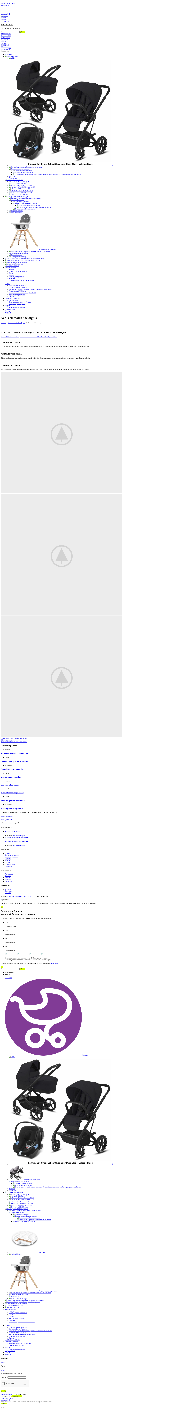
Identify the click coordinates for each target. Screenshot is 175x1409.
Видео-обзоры (10, 864)
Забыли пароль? (6, 1394)
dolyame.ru (54, 963)
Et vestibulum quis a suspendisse (14, 761)
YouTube (8, 893)
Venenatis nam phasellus (11, 777)
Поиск (22, 32)
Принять (4, 1403)
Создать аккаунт (16, 1396)
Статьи (7, 862)
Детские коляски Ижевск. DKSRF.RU (19, 896)
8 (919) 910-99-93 (7, 820)
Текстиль (8, 879)
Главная (3, 323)
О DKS (7, 853)
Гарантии (8, 859)
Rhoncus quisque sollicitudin (13, 800)
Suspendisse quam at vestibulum (14, 753)
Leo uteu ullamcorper (10, 785)
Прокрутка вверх (7, 1398)
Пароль (4, 1377)
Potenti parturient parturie (12, 808)
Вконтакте (8, 891)
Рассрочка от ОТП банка (12, 831)
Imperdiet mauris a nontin (12, 769)
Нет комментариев (19, 835)
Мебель (7, 877)
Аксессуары (9, 881)
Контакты (8, 866)
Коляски (8, 876)
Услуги (7, 860)
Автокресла (9, 874)
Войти (3, 1391)
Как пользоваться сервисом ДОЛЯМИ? (16, 841)
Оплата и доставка (11, 857)
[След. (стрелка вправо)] (3, 1407)
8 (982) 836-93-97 (168, 10)
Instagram (8, 889)
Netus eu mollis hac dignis (16, 323)
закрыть (3, 1362)
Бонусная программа (12, 855)
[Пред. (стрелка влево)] (1, 1407)
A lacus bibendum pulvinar (12, 793)
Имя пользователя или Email (11, 1374)
